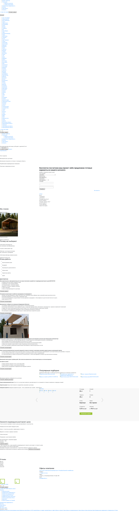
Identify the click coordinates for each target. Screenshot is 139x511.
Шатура (3, 114)
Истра (3, 38)
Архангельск (5, 64)
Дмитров (4, 84)
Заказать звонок (12, 488)
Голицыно (4, 37)
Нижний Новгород (6, 33)
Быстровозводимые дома (13, 510)
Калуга (3, 59)
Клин (3, 93)
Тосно (3, 110)
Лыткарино (4, 97)
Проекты (2, 489)
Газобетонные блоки (8, 4)
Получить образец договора (6, 379)
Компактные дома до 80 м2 (8, 493)
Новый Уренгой (5, 19)
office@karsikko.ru (43, 478)
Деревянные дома (4, 510)
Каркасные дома (5, 491)
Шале (94, 510)
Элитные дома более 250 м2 (8, 497)
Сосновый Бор (5, 107)
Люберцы (4, 72)
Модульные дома (23, 510)
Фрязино (4, 111)
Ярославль (4, 53)
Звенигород (4, 36)
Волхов (3, 79)
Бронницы (4, 77)
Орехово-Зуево (5, 100)
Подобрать (42, 189)
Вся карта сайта (3, 507)
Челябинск (4, 28)
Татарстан (4, 124)
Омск (3, 63)
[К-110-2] (40, 388)
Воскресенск (5, 80)
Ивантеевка (4, 88)
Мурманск (4, 67)
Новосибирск (5, 30)
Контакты (4, 9)
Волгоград (4, 60)
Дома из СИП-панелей (32, 510)
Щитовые (90, 510)
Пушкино (4, 103)
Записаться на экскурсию (34, 449)
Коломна (4, 68)
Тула (3, 55)
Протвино (4, 102)
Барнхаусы (4, 499)
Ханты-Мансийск (5, 20)
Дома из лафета (51, 510)
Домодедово (5, 73)
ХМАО (3, 115)
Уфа (3, 29)
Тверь (3, 32)
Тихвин (3, 109)
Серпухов (4, 70)
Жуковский (4, 86)
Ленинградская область (7, 123)
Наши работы (5, 8)
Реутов (3, 105)
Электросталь (5, 75)
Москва (3, 26)
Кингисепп (4, 89)
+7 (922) (4, 12)
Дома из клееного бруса (61, 510)
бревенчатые (111, 510)
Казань (3, 25)
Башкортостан (5, 118)
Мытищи (4, 71)
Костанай (68, 470)
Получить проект (4, 291)
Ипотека (4, 7)
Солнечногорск (5, 106)
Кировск (4, 92)
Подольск (4, 49)
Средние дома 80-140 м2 (7, 495)
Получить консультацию (5, 301)
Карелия (4, 120)
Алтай (3, 119)
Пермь (3, 34)
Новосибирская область (7, 126)
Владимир (4, 58)
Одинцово (4, 45)
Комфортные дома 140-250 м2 (8, 496)
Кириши (4, 90)
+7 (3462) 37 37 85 (43, 473)
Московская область (6, 122)
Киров (3, 56)
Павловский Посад (6, 101)
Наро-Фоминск (5, 40)
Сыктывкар (4, 66)
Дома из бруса (85, 510)
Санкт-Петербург (6, 17)
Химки (3, 47)
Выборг (3, 81)
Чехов (3, 113)
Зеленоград (4, 42)
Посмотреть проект (86, 413)
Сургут (3, 21)
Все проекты (97, 190)
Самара (3, 51)
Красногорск (5, 43)
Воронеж (4, 50)
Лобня (3, 94)
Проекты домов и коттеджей (8, 500)
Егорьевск (4, 85)
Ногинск (4, 98)
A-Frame (116, 510)
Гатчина (4, 83)
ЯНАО (3, 116)
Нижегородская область (7, 127)
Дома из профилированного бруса (73, 510)
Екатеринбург (5, 24)
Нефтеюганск (5, 23)
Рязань (3, 54)
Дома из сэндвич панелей (42, 510)
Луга (3, 96)
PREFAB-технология (8, 3)
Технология (4, 1)
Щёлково (4, 76)
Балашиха (4, 46)
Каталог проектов (6, 0)
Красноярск (4, 62)
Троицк (3, 41)
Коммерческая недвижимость (8, 5)
